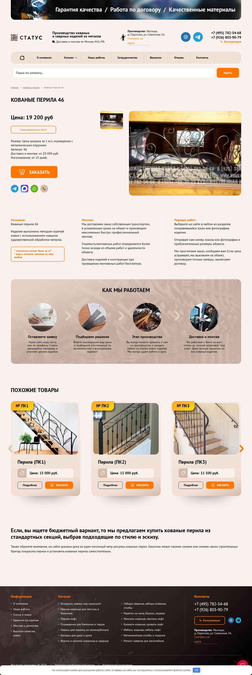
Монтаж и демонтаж (25, 625)
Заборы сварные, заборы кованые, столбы (145, 606)
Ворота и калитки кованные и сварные (85, 641)
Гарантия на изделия (26, 620)
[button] (241, 448)
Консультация (232, 41)
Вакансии (156, 57)
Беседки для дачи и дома (76, 635)
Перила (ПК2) (112, 462)
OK (196, 670)
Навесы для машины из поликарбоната (85, 630)
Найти (228, 73)
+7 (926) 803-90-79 (226, 37)
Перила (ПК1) (32, 462)
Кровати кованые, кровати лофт (143, 624)
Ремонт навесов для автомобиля (144, 641)
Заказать (39, 172)
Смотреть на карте (135, 41)
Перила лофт (69, 619)
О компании (44, 57)
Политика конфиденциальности (74, 665)
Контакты (202, 57)
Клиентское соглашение (117, 665)
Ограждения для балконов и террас (83, 624)
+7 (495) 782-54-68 (226, 33)
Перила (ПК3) (193, 462)
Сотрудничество (127, 57)
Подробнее (30, 485)
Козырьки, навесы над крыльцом (81, 603)
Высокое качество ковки (24, 633)
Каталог (69, 57)
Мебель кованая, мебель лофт (142, 630)
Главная (15, 87)
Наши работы (96, 57)
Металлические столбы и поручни (144, 635)
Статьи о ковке (22, 614)
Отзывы (179, 57)
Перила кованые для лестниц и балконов (80, 611)
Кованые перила (31, 87)
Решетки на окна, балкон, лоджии (144, 613)
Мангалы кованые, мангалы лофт (144, 619)
